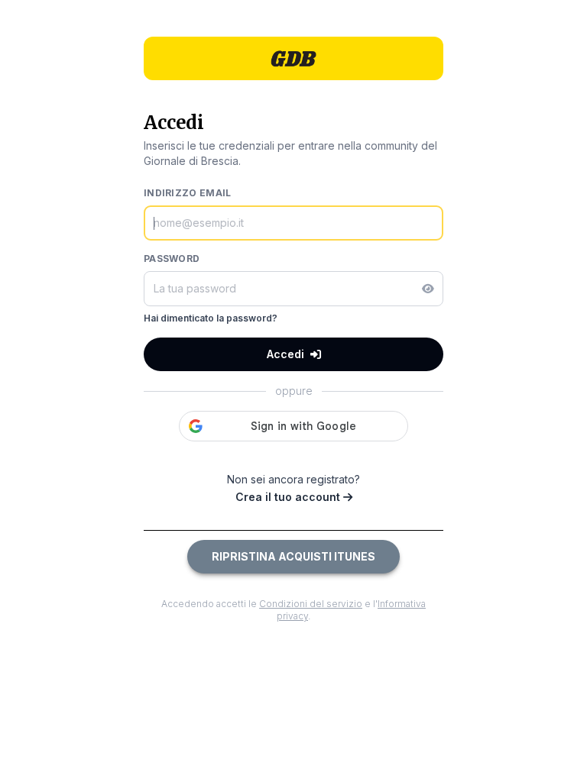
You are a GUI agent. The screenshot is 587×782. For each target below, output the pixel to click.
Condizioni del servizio (310, 603)
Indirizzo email (188, 193)
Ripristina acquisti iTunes (293, 556)
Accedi (285, 353)
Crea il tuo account (289, 496)
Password (171, 258)
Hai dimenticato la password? (210, 318)
